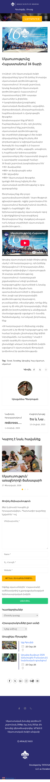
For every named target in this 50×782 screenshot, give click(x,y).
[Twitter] (40, 370)
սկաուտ (6, 364)
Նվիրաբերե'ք (32, 19)
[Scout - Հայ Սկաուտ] (5, 17)
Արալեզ (26, 361)
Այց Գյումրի (27, 642)
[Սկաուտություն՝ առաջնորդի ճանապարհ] (22, 459)
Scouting (17, 361)
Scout (9, 361)
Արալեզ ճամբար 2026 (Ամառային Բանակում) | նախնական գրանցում (34, 658)
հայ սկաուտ (37, 361)
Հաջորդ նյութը (37, 414)
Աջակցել (25, 601)
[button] (22, 489)
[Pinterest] (46, 370)
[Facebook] (34, 370)
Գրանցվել (20, 9)
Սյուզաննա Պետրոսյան (25, 399)
